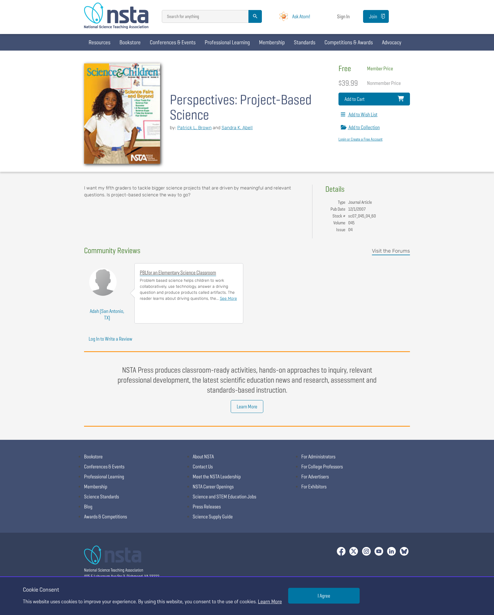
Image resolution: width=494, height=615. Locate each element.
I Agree (324, 595)
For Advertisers (315, 476)
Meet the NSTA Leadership (217, 476)
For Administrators (318, 456)
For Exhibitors (313, 486)
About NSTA (203, 456)
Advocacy (391, 42)
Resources (99, 42)
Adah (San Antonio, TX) (107, 314)
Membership (272, 42)
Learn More (247, 406)
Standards (304, 42)
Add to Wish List (362, 114)
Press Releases (207, 506)
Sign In (343, 16)
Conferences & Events (173, 42)
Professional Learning (227, 42)
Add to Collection (364, 127)
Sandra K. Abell (237, 127)
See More (228, 298)
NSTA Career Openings (213, 486)
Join (373, 16)
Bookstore (130, 42)
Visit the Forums (391, 251)
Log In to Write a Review (110, 339)
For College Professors (322, 466)
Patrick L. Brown (194, 127)
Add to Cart (354, 99)
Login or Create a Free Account (360, 139)
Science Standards (101, 496)
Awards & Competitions (105, 516)
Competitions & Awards (348, 42)
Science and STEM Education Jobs (224, 496)
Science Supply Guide (213, 516)
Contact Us (203, 466)
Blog (88, 506)
